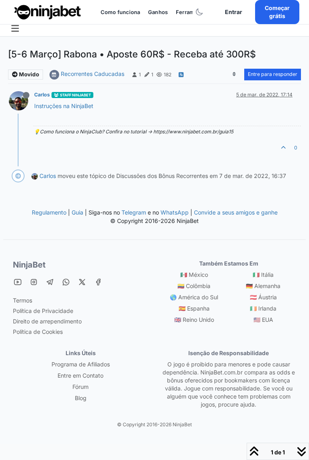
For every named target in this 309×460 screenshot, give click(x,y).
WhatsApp (175, 212)
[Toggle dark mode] (199, 12)
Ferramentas (192, 12)
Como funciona (120, 12)
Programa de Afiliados (81, 364)
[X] (82, 282)
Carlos (42, 95)
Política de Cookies (38, 331)
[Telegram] (50, 282)
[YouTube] (18, 282)
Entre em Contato (80, 375)
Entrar (233, 11)
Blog (81, 398)
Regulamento (50, 212)
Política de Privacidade (43, 310)
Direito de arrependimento (47, 321)
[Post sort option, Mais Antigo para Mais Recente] (234, 74)
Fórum (80, 386)
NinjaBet (29, 265)
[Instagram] (34, 282)
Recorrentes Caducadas (92, 73)
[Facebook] (98, 282)
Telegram (134, 212)
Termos (22, 300)
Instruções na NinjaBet (63, 105)
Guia (77, 212)
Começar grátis (277, 11)
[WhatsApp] (66, 282)
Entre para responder (272, 74)
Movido (28, 74)
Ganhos (158, 12)
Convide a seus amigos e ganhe (236, 212)
